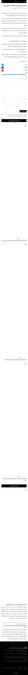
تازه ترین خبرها (11, 622)
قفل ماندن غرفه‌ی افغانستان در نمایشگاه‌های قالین (16, 605)
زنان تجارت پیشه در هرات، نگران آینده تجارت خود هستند (17, 657)
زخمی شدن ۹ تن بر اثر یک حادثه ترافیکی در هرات (18, 656)
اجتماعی (15, 622)
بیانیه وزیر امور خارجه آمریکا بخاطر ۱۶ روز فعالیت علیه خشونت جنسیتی (15, 653)
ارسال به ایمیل (22, 76)
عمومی (5, 622)
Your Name (24, 99)
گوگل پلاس (23, 70)
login (18, 477)
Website (25, 106)
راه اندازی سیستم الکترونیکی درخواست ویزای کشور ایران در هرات (14, 240)
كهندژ (14, 672)
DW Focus (13, 1)
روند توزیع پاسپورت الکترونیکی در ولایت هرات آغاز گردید (15, 359)
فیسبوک (23, 67)
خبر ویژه (8, 622)
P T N (19, 622)
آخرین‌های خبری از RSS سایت (16, 648)
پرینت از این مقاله (22, 79)
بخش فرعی (14, 645)
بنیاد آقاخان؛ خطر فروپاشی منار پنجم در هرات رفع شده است (17, 660)
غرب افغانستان (15, 8)
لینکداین (23, 73)
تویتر (24, 64)
